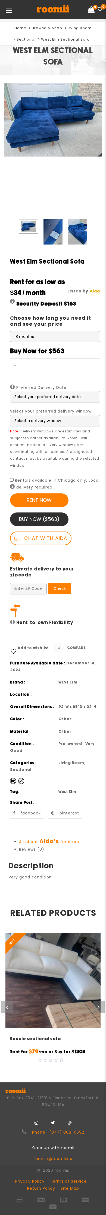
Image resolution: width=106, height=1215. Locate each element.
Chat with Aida (45, 538)
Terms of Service (68, 1181)
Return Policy (41, 1188)
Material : (20, 732)
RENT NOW (39, 500)
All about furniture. (49, 841)
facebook (30, 813)
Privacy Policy (30, 1181)
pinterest (69, 813)
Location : (21, 695)
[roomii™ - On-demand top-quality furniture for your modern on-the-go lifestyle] (53, 9)
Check (60, 588)
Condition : (22, 744)
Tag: (15, 792)
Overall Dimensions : (32, 707)
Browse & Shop (47, 27)
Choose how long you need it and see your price (50, 321)
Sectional (26, 39)
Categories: (23, 763)
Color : (17, 719)
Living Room (80, 27)
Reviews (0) (31, 849)
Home (20, 27)
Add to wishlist (33, 648)
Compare (76, 648)
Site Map (70, 1188)
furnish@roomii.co (53, 1158)
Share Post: (22, 803)
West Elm (67, 792)
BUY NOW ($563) (39, 519)
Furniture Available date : (38, 663)
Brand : (18, 682)
